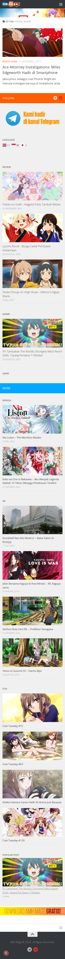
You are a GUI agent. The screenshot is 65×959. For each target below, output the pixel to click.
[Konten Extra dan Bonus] (55, 98)
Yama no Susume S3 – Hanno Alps (22, 670)
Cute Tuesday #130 (13, 840)
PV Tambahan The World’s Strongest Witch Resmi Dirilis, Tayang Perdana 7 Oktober (32, 353)
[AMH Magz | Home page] (14, 4)
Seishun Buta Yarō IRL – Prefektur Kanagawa (27, 629)
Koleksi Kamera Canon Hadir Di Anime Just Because (31, 802)
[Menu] (61, 4)
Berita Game (10, 61)
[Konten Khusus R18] (60, 98)
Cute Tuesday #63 (12, 764)
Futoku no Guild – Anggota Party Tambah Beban (31, 204)
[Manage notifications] (6, 953)
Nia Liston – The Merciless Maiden (21, 437)
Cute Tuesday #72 (12, 726)
